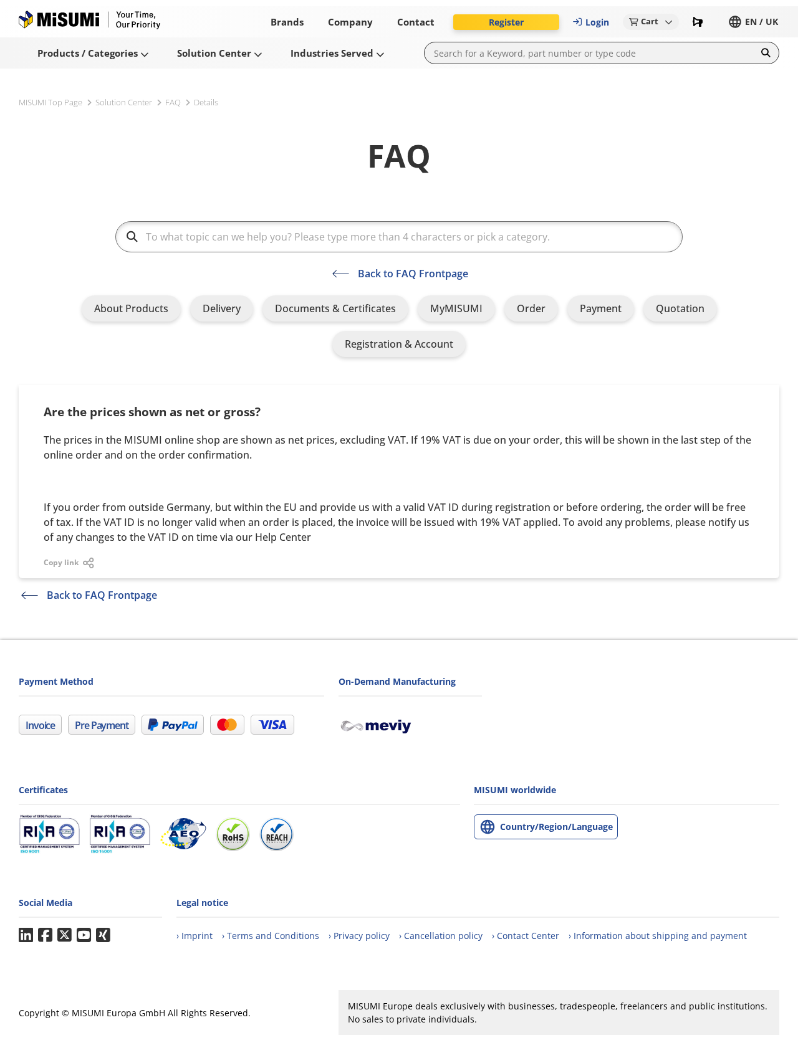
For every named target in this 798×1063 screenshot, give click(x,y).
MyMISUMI (456, 308)
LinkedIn (26, 935)
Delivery (222, 308)
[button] (506, 22)
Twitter (64, 935)
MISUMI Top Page (50, 102)
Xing (103, 935)
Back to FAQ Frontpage (413, 273)
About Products (131, 308)
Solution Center (123, 102)
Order (531, 308)
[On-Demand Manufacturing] (381, 724)
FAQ (173, 102)
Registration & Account (399, 344)
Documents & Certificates (335, 308)
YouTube (84, 935)
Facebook (45, 935)
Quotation (680, 308)
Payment (601, 308)
